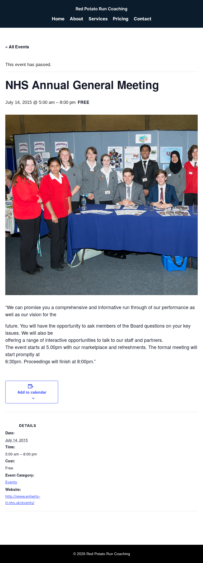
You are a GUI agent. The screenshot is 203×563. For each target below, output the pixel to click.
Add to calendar (31, 392)
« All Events (17, 47)
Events (11, 482)
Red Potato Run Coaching (101, 8)
